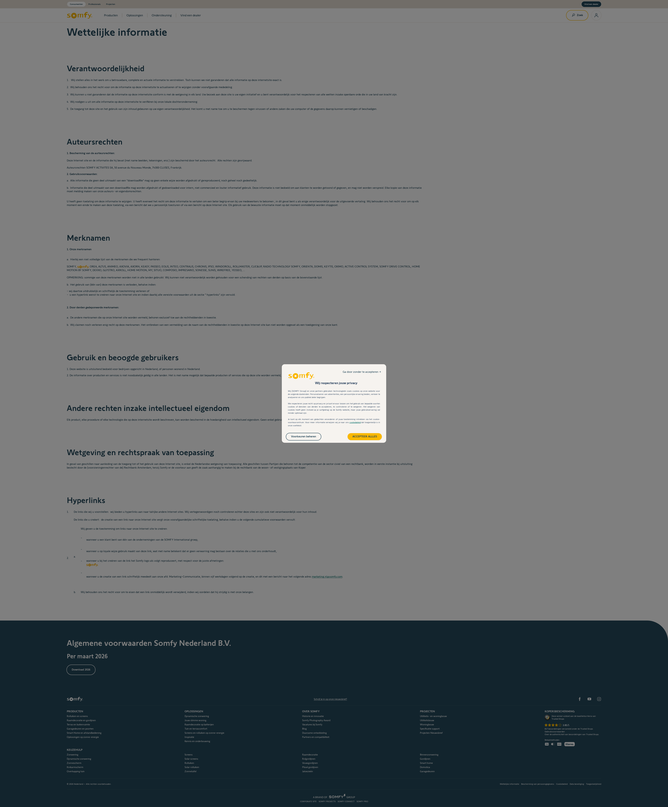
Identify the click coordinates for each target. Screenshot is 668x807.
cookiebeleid (355, 422)
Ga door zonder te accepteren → (362, 371)
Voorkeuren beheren (303, 436)
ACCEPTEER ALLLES (364, 436)
